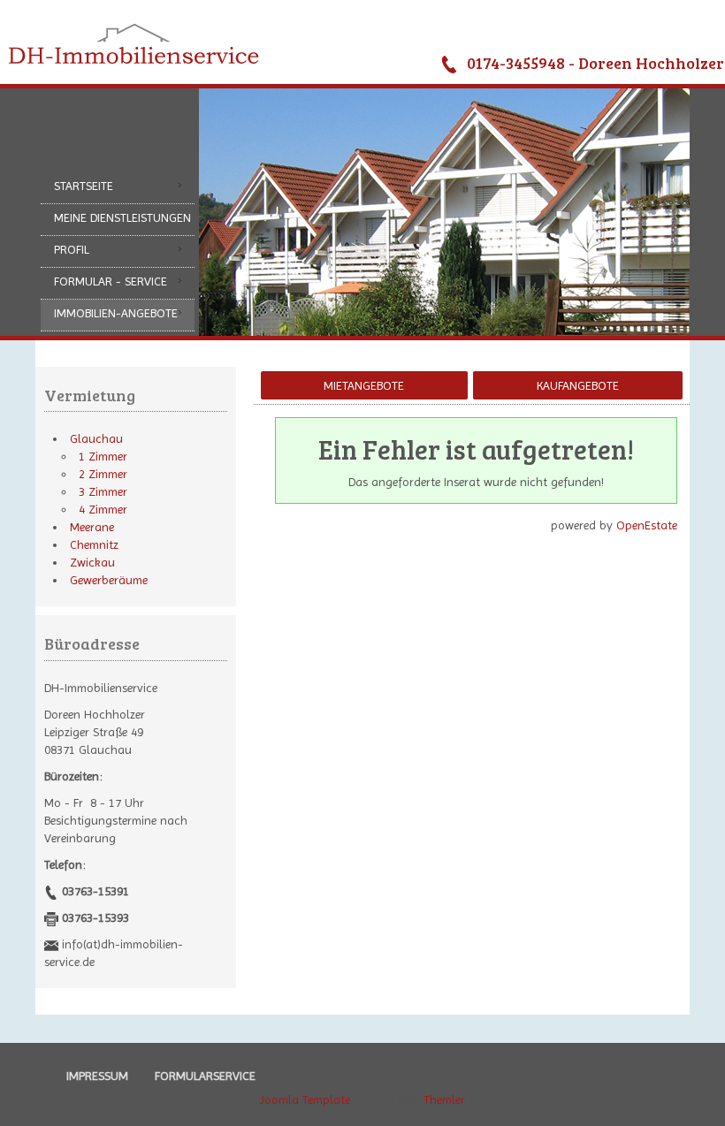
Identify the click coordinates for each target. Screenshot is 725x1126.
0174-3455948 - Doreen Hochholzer (595, 62)
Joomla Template (304, 1099)
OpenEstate (646, 525)
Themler (444, 1099)
